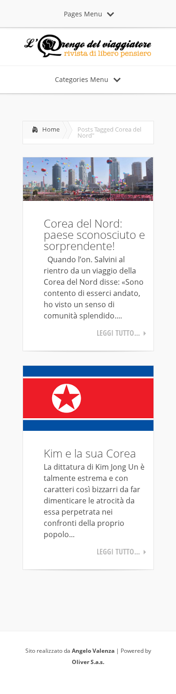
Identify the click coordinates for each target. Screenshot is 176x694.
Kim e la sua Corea (90, 453)
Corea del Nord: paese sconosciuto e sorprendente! (94, 234)
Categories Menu (81, 79)
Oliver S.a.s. (88, 662)
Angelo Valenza (93, 651)
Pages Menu (83, 13)
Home (51, 129)
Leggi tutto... (118, 333)
